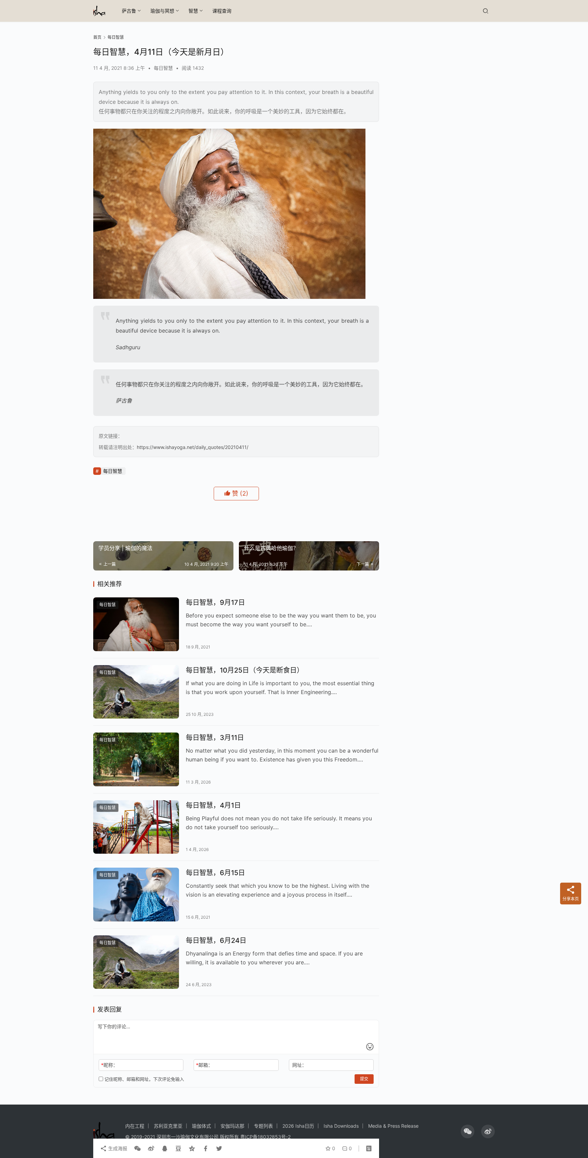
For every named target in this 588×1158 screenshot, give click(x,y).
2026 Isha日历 (298, 1126)
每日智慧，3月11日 (215, 738)
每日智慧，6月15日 (215, 873)
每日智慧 (163, 68)
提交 (364, 1078)
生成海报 (117, 1148)
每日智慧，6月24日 (216, 940)
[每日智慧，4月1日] (136, 827)
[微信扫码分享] (137, 1148)
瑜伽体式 (201, 1126)
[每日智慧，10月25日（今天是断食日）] (136, 692)
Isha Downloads (341, 1126)
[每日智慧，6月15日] (136, 894)
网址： (299, 1065)
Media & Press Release (393, 1126)
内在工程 (134, 1126)
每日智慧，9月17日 (215, 602)
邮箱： (204, 1065)
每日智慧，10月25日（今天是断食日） (245, 670)
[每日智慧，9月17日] (136, 624)
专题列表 (263, 1126)
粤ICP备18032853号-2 (265, 1137)
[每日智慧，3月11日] (136, 759)
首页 (97, 37)
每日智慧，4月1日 (213, 805)
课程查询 (221, 11)
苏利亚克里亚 (168, 1126)
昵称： (109, 1065)
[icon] (467, 1131)
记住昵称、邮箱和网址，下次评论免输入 (143, 1079)
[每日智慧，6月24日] (136, 962)
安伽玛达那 (232, 1126)
